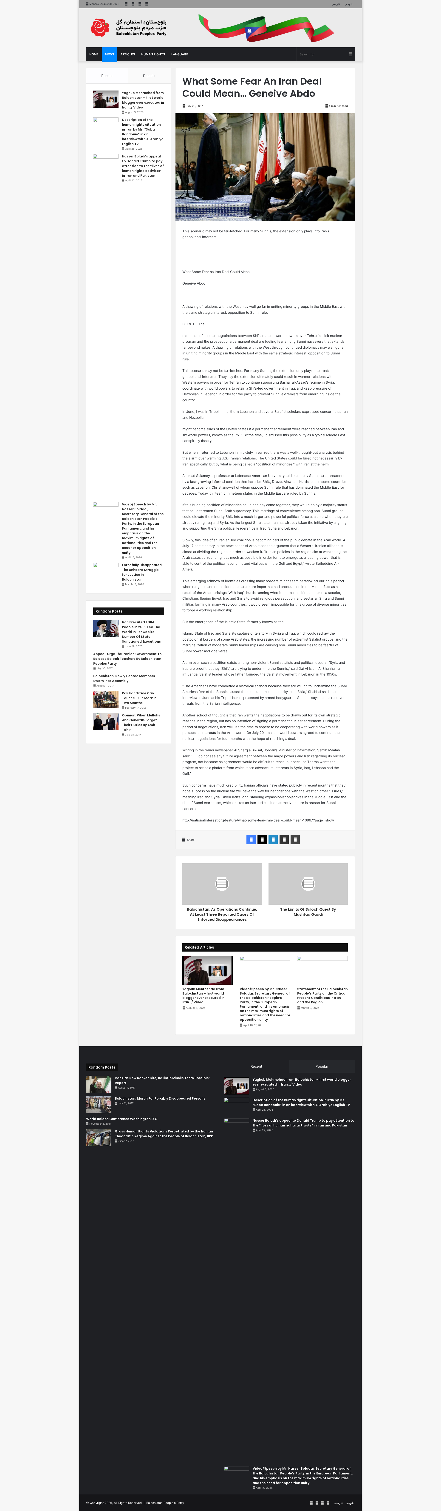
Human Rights (153, 54)
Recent (107, 76)
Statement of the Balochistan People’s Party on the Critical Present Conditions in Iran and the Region (322, 995)
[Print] (295, 839)
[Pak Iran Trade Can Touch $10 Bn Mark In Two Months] (106, 699)
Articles (127, 54)
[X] (262, 839)
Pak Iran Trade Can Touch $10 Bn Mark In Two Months (139, 698)
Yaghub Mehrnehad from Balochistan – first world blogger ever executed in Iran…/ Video (203, 995)
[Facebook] (251, 839)
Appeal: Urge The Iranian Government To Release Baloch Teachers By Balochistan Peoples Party (127, 659)
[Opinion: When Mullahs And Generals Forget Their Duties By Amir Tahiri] (106, 721)
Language (179, 54)
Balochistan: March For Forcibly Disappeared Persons (160, 1098)
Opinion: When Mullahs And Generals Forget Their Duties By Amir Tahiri (141, 722)
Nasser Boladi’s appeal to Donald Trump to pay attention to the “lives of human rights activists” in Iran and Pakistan (143, 166)
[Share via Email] (284, 839)
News (109, 54)
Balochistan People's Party (165, 1503)
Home (94, 54)
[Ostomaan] (128, 27)
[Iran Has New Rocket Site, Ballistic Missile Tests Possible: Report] (98, 1084)
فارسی (335, 4)
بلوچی (349, 4)
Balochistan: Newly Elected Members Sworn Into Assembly (124, 678)
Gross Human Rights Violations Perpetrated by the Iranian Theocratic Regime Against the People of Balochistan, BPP (164, 1133)
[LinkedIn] (273, 839)
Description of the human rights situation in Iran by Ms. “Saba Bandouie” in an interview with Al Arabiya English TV (143, 131)
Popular (149, 76)
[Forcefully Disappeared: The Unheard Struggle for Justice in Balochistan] (106, 571)
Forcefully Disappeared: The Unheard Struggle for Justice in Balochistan (142, 572)
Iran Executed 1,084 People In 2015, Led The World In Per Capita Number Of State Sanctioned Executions (141, 632)
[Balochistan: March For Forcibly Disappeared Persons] (98, 1104)
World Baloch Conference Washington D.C (121, 1119)
